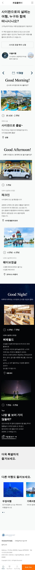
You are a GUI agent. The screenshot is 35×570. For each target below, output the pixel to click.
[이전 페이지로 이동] (3, 3)
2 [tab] (4, 512)
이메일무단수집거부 (21, 541)
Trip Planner (9, 568)
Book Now (28, 567)
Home (3, 568)
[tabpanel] (13, 495)
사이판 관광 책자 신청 (17, 45)
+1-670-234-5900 (7, 552)
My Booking (17, 568)
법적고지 (4, 544)
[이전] (3, 73)
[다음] (31, 73)
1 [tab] (2, 512)
